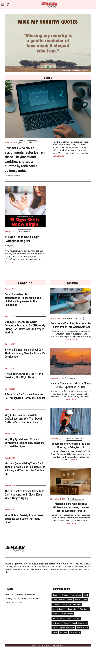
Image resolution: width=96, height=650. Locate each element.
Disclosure (30, 594)
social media (82, 628)
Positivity (84, 609)
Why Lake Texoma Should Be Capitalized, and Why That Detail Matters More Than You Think (23, 418)
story (55, 632)
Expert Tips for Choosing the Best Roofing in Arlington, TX (71, 445)
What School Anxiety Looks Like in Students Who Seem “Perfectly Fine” (24, 518)
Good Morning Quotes (62, 600)
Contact (19, 594)
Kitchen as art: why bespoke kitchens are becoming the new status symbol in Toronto (71, 507)
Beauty (56, 595)
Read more (59, 156)
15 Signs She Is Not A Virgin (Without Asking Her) (22, 239)
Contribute (17, 602)
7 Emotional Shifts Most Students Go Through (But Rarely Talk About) (25, 395)
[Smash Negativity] (49, 4)
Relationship (67, 614)
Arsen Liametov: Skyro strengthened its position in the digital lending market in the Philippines (23, 299)
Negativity (72, 609)
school (76, 618)
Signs (66, 623)
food (86, 595)
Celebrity (65, 595)
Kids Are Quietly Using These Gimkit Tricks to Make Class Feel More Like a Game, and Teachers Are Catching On (25, 468)
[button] (8, 4)
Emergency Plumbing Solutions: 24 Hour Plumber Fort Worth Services (71, 324)
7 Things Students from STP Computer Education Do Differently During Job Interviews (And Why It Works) (25, 327)
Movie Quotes (59, 609)
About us (9, 594)
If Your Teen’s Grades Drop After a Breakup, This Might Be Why (24, 375)
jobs (85, 600)
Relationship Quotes (62, 618)
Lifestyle (69, 379)
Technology (32, 142)
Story (21, 142)
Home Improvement (74, 318)
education (76, 595)
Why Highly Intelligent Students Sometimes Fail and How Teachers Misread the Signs (24, 442)
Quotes (56, 614)
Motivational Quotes (72, 604)
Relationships (24, 231)
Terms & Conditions (30, 598)
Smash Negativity (79, 623)
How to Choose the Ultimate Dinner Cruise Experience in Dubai (71, 385)
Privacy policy (12, 598)
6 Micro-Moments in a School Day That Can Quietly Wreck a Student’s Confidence (25, 353)
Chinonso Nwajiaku (13, 175)
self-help (57, 623)
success (63, 632)
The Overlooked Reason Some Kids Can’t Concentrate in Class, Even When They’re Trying (24, 494)
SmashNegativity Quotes (63, 628)
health (78, 600)
